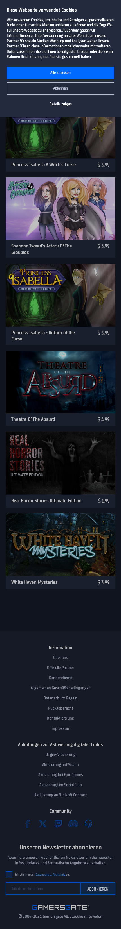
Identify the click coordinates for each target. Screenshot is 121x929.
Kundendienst (61, 678)
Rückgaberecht (60, 708)
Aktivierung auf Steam (60, 764)
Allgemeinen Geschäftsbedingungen (61, 688)
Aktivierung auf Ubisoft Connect (60, 795)
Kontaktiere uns (60, 718)
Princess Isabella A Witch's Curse (43, 165)
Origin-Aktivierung (60, 754)
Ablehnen (60, 88)
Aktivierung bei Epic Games (60, 775)
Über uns (60, 657)
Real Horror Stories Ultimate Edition (46, 501)
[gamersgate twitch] (58, 823)
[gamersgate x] (42, 823)
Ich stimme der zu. (42, 875)
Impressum (60, 728)
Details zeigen (61, 104)
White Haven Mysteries (34, 582)
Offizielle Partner (60, 668)
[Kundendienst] (88, 823)
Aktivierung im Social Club (60, 785)
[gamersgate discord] (73, 824)
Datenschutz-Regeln (60, 698)
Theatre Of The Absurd (33, 419)
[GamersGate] (60, 911)
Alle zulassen (60, 72)
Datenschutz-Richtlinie (50, 875)
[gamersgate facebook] (27, 823)
